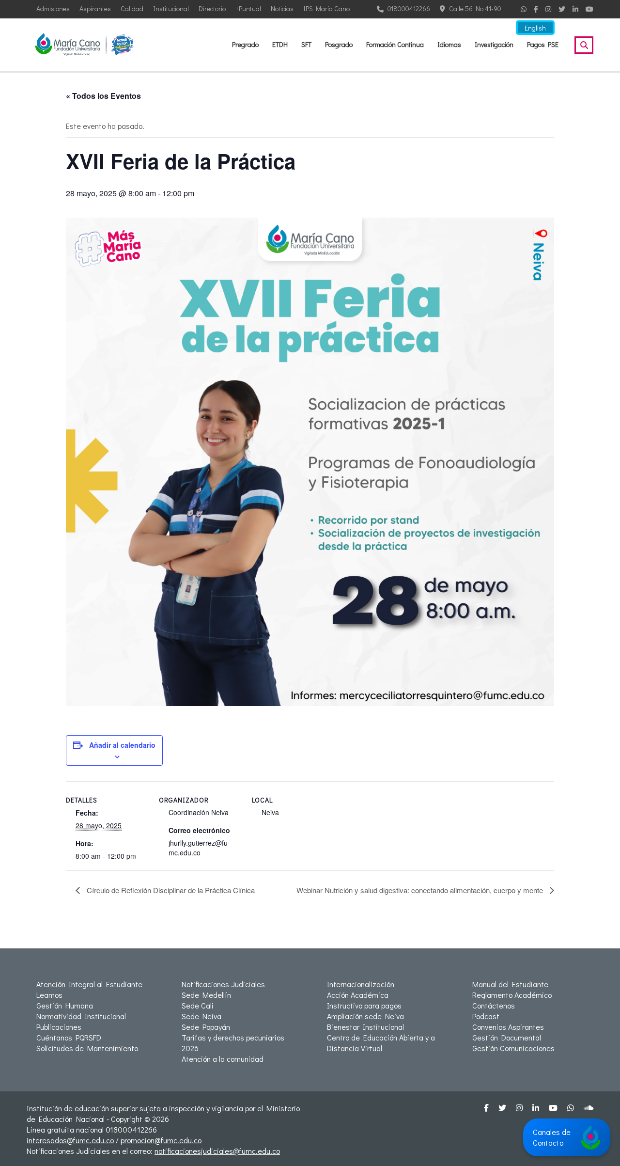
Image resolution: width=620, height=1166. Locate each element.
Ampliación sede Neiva (365, 1016)
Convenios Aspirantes (508, 1027)
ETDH (280, 44)
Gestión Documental (506, 1037)
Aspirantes (95, 8)
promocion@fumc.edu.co (161, 1140)
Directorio (212, 8)
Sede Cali (198, 1005)
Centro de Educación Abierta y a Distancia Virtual (381, 1042)
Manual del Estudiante (510, 984)
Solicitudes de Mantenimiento (87, 1048)
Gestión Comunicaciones (513, 1048)
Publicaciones (58, 1027)
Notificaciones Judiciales (223, 984)
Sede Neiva (201, 1016)
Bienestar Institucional (365, 1027)
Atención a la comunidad (223, 1059)
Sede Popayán (206, 1027)
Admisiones (53, 8)
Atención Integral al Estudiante (89, 984)
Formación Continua (395, 44)
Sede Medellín (206, 995)
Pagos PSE (542, 44)
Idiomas (449, 44)
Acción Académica (357, 995)
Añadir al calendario (122, 745)
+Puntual (248, 8)
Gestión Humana (64, 1005)
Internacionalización (360, 984)
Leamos (49, 995)
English (535, 27)
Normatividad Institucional (81, 1016)
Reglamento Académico (512, 995)
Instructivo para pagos (364, 1005)
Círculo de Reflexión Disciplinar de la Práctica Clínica (170, 890)
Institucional (171, 8)
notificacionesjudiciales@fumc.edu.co (217, 1151)
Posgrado (339, 44)
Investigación (494, 44)
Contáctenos (493, 1005)
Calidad (132, 8)
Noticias (282, 8)
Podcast (485, 1016)
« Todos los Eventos (103, 95)
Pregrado (245, 44)
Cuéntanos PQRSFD (68, 1037)
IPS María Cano (326, 8)
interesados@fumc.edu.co (70, 1140)
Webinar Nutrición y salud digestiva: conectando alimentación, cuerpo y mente (420, 890)
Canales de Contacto (552, 1137)
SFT (306, 44)
